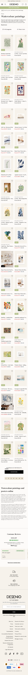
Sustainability (10, 631)
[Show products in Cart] (25, 4)
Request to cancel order (21, 636)
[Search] (5, 4)
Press (11, 624)
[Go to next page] (22, 478)
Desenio (18, 671)
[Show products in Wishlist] (22, 4)
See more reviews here (14, 562)
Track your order (19, 626)
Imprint (11, 626)
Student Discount (9, 640)
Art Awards (10, 647)
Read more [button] (4, 25)
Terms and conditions (20, 629)
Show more (14, 472)
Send (14, 612)
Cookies (17, 631)
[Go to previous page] (6, 478)
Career (11, 629)
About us (11, 621)
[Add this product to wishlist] (12, 36)
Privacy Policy (12, 615)
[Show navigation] (2, 4)
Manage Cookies (19, 639)
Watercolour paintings (17, 10)
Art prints (8, 10)
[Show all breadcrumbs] (2, 10)
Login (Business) (9, 649)
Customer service (19, 624)
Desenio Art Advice (19, 621)
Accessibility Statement (7, 634)
